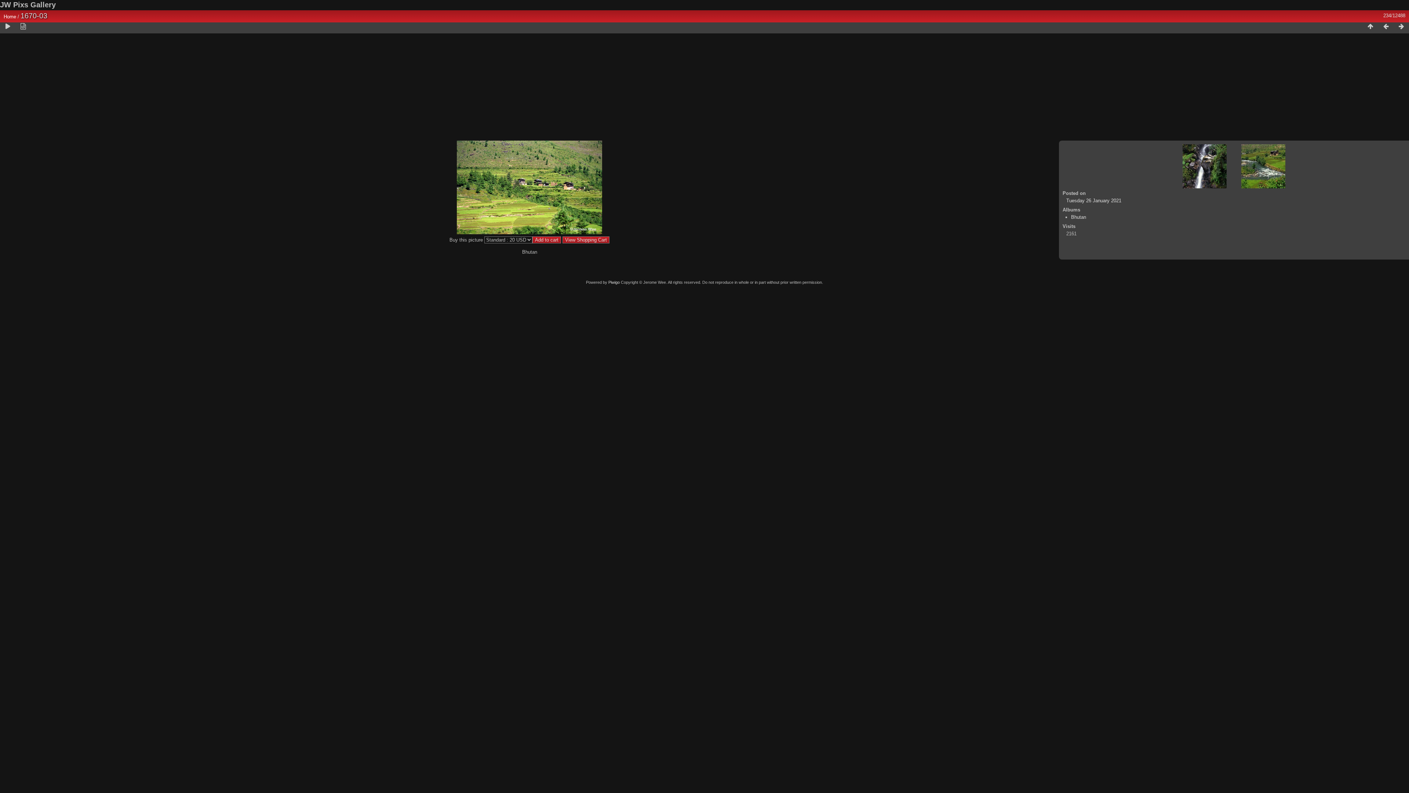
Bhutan (1078, 217)
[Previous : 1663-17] (1386, 26)
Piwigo (614, 282)
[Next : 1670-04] (1401, 26)
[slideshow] (7, 26)
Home (10, 16)
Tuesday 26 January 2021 (1093, 200)
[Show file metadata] (23, 26)
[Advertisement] (704, 88)
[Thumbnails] (1370, 26)
